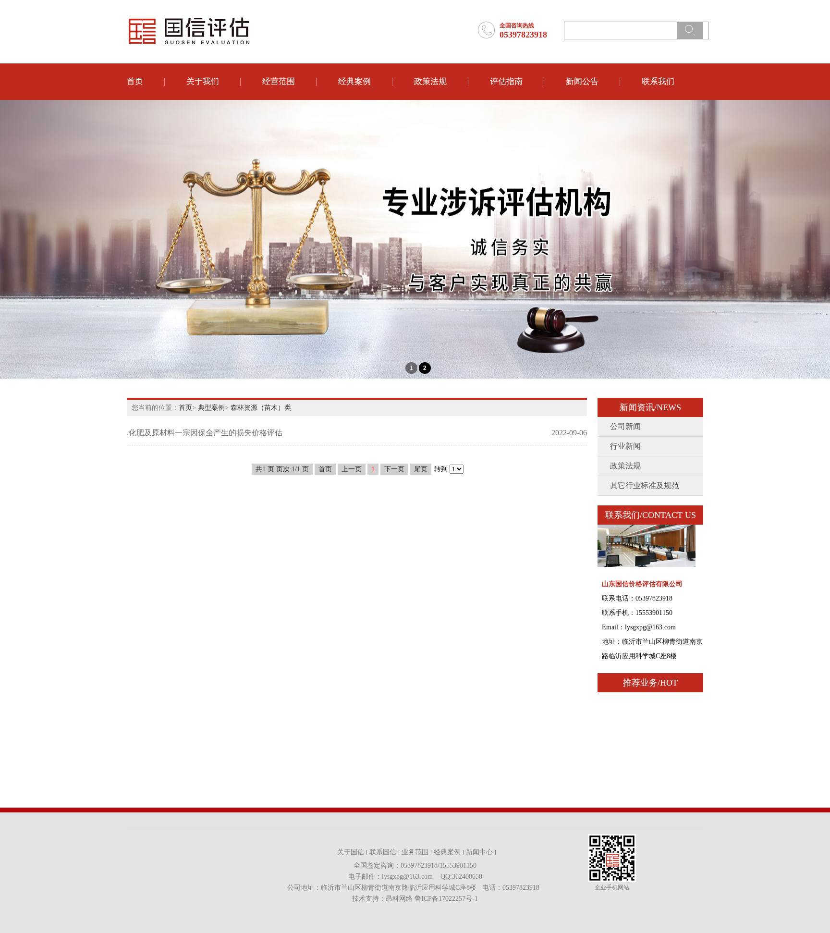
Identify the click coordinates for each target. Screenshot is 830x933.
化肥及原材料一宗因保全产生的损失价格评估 (205, 433)
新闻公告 (582, 81)
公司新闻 (625, 426)
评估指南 (506, 81)
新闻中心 (479, 852)
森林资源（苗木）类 (261, 407)
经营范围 (278, 81)
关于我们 (202, 81)
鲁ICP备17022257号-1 (446, 898)
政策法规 (430, 81)
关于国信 (350, 852)
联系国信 (382, 852)
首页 (135, 81)
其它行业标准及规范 (644, 485)
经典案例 (354, 81)
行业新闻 (625, 446)
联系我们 (658, 81)
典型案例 (211, 407)
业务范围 (415, 852)
